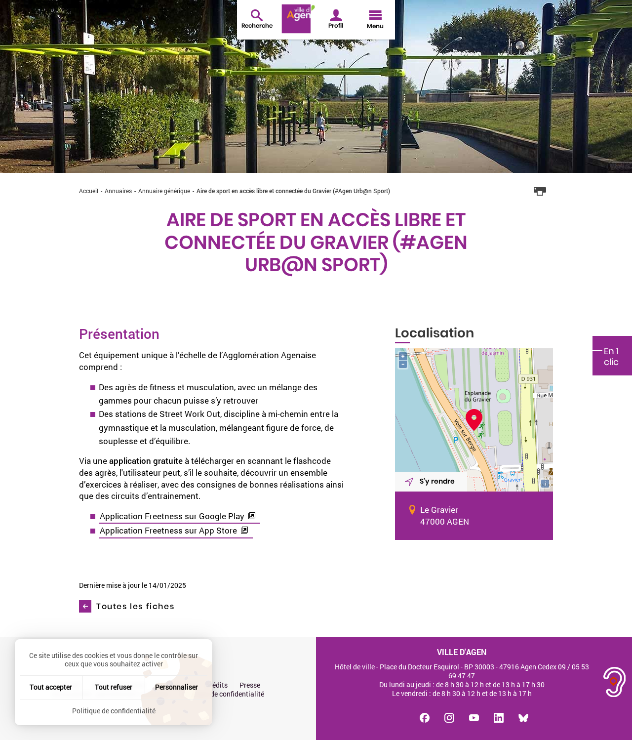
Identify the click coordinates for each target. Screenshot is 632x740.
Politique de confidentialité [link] (114, 710)
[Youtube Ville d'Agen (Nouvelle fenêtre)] (474, 718)
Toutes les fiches (135, 606)
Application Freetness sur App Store (168, 530)
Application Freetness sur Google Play (172, 516)
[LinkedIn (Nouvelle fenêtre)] (499, 718)
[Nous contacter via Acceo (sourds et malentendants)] (614, 682)
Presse (249, 685)
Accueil (88, 191)
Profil (335, 25)
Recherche (257, 25)
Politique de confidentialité (222, 694)
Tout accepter (51, 687)
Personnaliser (176, 687)
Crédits (216, 685)
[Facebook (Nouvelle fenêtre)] (425, 718)
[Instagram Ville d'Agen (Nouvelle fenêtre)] (449, 718)
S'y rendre (437, 481)
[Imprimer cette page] (540, 192)
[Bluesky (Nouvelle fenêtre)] (523, 718)
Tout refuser (113, 687)
